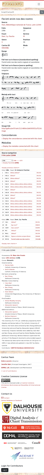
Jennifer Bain (6, 364)
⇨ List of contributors (9, 371)
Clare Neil (8, 283)
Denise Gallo (9, 265)
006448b (5, 48)
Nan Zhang (8, 276)
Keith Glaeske (10, 269)
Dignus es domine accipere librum (20, 236)
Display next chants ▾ (9, 243)
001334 (39, 201)
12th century (10, 258)
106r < (15, 160)
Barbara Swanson (11, 316)
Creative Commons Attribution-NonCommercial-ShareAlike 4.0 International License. (20, 385)
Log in (5, 470)
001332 (39, 175)
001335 (39, 204)
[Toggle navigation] (39, 4)
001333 (39, 172)
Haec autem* (15, 228)
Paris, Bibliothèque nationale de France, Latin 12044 (21, 25)
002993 (38, 228)
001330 (39, 187)
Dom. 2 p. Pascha (8, 36)
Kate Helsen (9, 292)
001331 (39, 178)
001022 (38, 230)
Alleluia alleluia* (15, 172)
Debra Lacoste (6, 361)
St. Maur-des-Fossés (17, 255)
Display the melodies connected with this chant (20, 146)
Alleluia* (12, 175)
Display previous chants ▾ (10, 168)
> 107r (20, 160)
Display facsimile (11, 163)
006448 (38, 236)
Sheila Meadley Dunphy (13, 301)
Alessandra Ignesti (11, 305)
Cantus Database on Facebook (11, 400)
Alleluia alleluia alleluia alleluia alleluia (21, 184)
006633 (38, 225)
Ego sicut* (14, 225)
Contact (6, 398)
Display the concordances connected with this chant (22, 139)
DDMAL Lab (5, 368)
